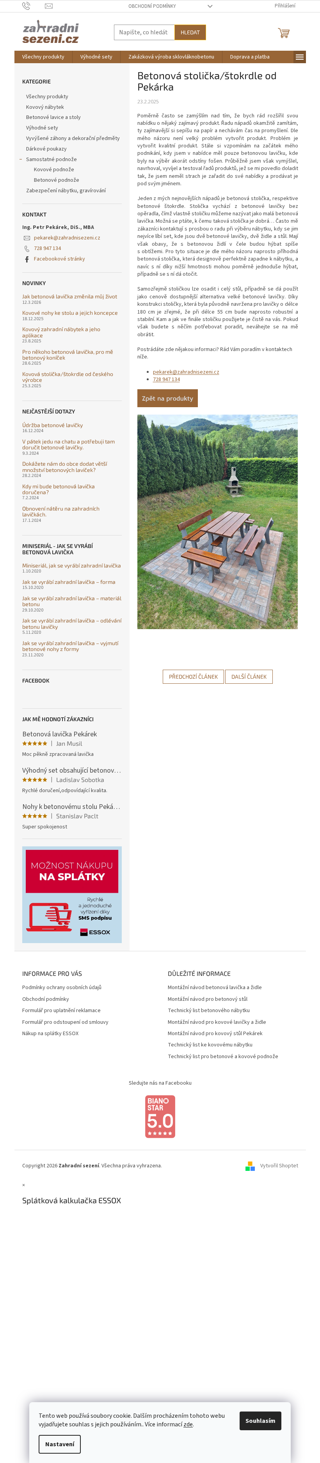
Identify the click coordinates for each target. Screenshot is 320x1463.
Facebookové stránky (59, 259)
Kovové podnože (54, 170)
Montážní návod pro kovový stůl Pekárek (215, 1033)
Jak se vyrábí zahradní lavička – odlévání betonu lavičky (71, 623)
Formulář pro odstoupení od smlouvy (65, 1022)
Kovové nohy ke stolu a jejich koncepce (70, 313)
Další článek (249, 676)
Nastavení (59, 1444)
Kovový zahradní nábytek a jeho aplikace (61, 332)
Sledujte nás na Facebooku (160, 1083)
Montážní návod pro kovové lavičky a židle (217, 1022)
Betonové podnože (56, 180)
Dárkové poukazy (46, 149)
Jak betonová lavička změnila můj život (69, 296)
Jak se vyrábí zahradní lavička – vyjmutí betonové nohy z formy (70, 646)
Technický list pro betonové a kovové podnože (223, 1056)
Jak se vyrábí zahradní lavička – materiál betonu (71, 601)
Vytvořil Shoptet (279, 1166)
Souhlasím (260, 1421)
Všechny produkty (47, 97)
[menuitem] (43, 57)
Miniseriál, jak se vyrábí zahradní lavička (71, 565)
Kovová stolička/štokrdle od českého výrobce (67, 377)
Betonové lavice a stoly (53, 117)
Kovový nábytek (45, 107)
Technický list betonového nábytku (209, 1010)
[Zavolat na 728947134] (33, 5)
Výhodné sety (42, 128)
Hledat (190, 32)
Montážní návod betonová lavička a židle (215, 987)
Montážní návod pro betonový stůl (207, 999)
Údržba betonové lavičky (52, 425)
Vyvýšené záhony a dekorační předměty (73, 138)
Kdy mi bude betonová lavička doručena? (58, 489)
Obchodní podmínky (152, 6)
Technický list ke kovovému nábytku (210, 1045)
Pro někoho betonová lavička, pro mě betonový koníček (67, 355)
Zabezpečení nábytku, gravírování (66, 191)
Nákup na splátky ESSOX (50, 1033)
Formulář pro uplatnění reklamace (61, 1010)
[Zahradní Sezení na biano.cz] (160, 1117)
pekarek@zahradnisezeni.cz (67, 238)
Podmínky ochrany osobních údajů (61, 987)
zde (188, 1424)
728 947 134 (47, 248)
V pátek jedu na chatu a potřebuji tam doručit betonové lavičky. (68, 444)
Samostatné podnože (51, 159)
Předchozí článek (193, 676)
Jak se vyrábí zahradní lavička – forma (69, 582)
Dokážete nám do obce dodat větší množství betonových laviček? (64, 467)
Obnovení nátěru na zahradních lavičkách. (61, 511)
